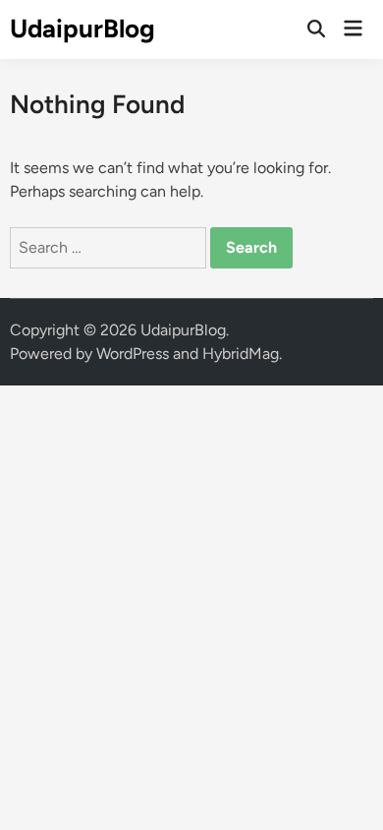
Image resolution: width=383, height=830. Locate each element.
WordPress (132, 353)
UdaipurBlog (82, 28)
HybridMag (240, 353)
